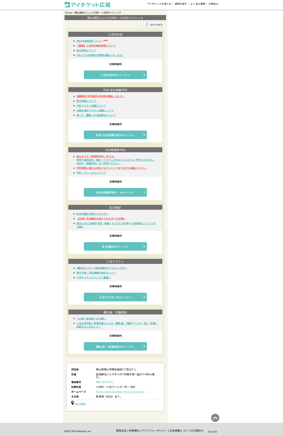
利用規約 (134, 430)
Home (68, 12)
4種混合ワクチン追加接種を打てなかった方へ (101, 268)
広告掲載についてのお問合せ (187, 430)
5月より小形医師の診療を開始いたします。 (100, 55)
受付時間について (86, 50)
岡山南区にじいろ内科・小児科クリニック (98, 12)
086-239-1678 (104, 382)
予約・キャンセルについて (91, 172)
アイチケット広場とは (159, 3)
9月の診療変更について (92, 41)
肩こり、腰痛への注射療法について (96, 115)
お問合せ (213, 3)
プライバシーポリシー (154, 430)
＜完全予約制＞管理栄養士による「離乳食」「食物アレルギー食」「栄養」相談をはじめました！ (117, 324)
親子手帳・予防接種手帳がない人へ (96, 272)
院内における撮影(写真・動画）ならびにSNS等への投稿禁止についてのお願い (116, 225)
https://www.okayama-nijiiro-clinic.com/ (120, 391)
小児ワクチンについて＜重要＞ (93, 277)
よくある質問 (197, 3)
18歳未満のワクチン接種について (94, 110)
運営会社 (121, 430)
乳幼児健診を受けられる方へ (92, 213)
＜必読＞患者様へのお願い (91, 318)
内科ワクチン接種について (91, 105)
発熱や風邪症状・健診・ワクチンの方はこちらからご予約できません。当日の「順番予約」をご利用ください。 (115, 160)
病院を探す (181, 3)
